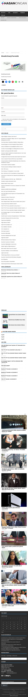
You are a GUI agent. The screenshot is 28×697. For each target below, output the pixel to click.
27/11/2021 (4, 363)
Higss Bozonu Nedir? (5, 222)
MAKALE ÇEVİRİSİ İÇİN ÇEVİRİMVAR (8, 189)
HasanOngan (9, 655)
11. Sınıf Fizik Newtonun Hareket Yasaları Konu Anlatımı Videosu (13, 647)
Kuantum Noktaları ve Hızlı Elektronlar (9, 250)
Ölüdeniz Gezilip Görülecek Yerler (8, 181)
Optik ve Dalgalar (22, 17)
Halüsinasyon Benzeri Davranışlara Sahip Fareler (12, 263)
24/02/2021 (4, 373)
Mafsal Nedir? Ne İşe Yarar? (7, 183)
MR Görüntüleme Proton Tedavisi (8, 239)
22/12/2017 (4, 274)
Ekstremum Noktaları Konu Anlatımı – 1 (10, 269)
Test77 (2, 339)
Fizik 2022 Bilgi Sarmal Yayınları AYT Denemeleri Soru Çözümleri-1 (13, 346)
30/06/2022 (4, 347)
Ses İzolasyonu (4, 259)
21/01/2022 (4, 351)
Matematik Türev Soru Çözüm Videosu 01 (10, 273)
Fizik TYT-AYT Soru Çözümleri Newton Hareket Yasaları (13, 210)
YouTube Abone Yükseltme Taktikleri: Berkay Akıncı (12, 142)
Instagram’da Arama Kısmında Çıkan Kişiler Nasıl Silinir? (13, 156)
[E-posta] (8, 675)
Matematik (15, 12)
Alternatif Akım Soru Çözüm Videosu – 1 (16, 315)
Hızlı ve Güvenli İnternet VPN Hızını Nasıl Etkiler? (11, 158)
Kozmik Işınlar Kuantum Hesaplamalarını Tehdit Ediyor (13, 216)
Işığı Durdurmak (4, 252)
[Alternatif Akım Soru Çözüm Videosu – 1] (5, 316)
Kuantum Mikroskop (5, 233)
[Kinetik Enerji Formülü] (14, 72)
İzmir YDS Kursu (4, 169)
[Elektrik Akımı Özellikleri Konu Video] (5, 321)
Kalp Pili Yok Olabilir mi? (6, 224)
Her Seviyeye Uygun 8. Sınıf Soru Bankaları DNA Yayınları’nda (12, 361)
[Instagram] (5, 675)
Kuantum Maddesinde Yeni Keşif (8, 235)
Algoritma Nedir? (5, 237)
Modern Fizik (3, 20)
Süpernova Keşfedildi (6, 220)
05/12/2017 (4, 278)
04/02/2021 (4, 380)
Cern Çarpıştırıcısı (5, 229)
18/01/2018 (4, 271)
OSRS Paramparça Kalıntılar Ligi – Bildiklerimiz (11, 179)
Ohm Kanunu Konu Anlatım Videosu (16, 325)
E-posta (3, 111)
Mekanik (2, 17)
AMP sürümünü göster (14, 695)
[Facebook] (2, 675)
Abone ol (5, 685)
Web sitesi (3, 115)
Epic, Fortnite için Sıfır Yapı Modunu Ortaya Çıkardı (12, 173)
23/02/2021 (4, 377)
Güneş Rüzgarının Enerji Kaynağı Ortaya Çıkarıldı (12, 144)
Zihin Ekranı (3, 643)
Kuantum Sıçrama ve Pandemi (7, 242)
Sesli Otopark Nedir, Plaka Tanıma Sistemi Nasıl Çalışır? (13, 201)
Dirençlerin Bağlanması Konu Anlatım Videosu (10, 648)
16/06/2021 (4, 367)
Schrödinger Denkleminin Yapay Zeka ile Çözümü (10, 650)
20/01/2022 (4, 359)
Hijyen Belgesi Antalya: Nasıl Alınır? (9, 136)
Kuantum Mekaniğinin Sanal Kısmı (8, 244)
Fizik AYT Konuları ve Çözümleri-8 (8, 379)
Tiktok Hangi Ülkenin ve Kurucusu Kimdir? (10, 255)
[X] (3, 675)
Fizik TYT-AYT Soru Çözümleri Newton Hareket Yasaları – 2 (13, 208)
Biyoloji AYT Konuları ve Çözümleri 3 (9, 369)
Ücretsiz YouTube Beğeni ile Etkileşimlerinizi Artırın (12, 148)
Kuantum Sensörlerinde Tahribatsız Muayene (11, 257)
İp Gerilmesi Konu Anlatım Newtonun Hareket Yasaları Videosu (13, 637)
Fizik (9, 12)
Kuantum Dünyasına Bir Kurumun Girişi (10, 218)
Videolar (3, 15)
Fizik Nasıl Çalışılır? (5, 231)
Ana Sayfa (3, 12)
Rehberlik (22, 12)
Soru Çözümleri (6, 266)
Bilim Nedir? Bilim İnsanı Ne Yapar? (9, 248)
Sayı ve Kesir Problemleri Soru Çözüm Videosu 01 (10, 642)
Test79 (2, 334)
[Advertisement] (14, 8)
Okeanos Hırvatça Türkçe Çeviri (8, 197)
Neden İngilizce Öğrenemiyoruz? (8, 246)
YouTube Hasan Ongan (9, 331)
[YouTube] (7, 675)
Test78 (2, 337)
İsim (2, 107)
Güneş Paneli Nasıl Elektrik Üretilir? (9, 203)
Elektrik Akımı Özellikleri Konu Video (16, 319)
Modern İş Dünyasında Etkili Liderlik (9, 151)
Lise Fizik (3, 342)
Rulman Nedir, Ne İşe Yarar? (7, 199)
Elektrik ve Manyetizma (11, 17)
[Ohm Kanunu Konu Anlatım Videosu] (5, 326)
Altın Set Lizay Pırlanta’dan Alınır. (8, 191)
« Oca (2, 632)
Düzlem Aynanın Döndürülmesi (7, 646)
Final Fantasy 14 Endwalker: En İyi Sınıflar (10, 171)
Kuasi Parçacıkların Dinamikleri (8, 261)
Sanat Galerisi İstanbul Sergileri (8, 164)
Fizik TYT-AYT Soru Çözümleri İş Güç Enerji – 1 (11, 205)
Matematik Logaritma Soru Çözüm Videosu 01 (11, 276)
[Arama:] (14, 129)
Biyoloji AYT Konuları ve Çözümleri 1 (9, 375)
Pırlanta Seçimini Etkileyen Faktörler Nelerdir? (11, 166)
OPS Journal (14, 655)
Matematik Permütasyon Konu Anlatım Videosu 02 (11, 644)
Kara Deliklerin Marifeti (6, 226)
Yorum (2, 98)
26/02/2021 (4, 370)
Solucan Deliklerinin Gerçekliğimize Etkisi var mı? (12, 146)
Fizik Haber (3, 655)
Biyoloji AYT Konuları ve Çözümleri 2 (9, 372)
